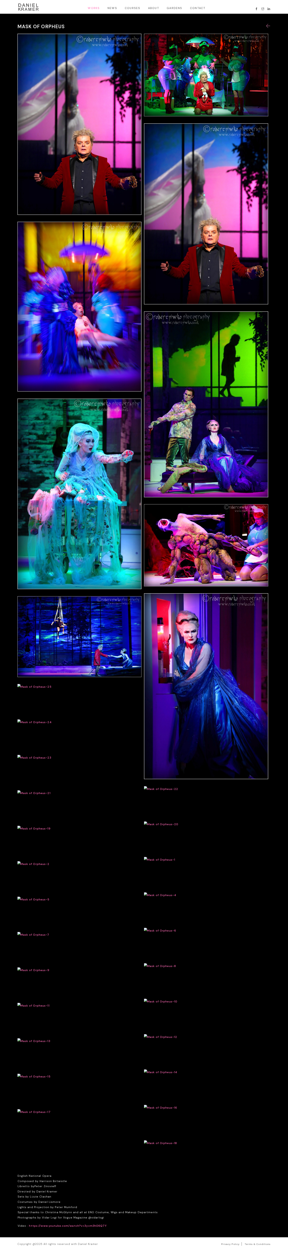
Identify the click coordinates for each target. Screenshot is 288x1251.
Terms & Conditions (258, 1244)
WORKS (94, 8)
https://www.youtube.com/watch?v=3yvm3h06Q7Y (68, 1225)
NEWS (112, 8)
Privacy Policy (230, 1244)
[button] (268, 26)
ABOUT (153, 8)
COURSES (132, 8)
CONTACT (198, 8)
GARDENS (174, 8)
